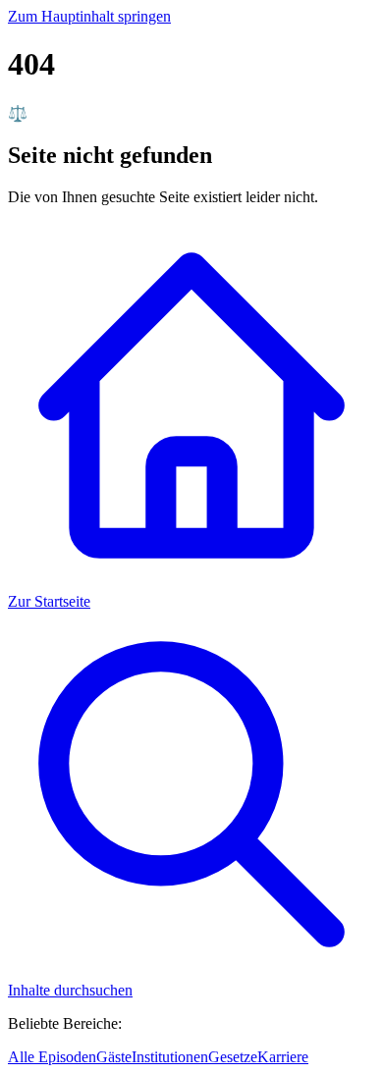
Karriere (282, 1056)
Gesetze (232, 1056)
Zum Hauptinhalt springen (89, 16)
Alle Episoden (52, 1056)
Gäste (114, 1056)
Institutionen (170, 1056)
